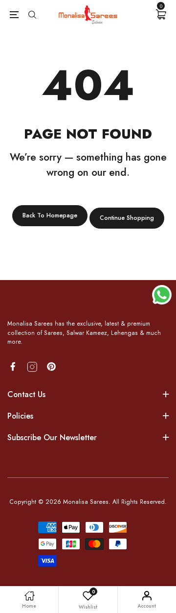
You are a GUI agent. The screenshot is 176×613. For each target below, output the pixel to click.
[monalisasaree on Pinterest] (51, 366)
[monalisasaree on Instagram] (32, 367)
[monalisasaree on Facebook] (12, 366)
